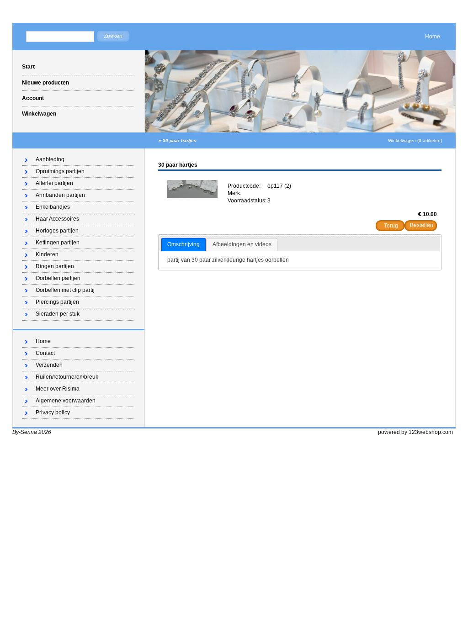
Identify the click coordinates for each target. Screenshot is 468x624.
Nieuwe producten (45, 82)
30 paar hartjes (180, 140)
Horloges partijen (57, 230)
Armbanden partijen (60, 195)
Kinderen (47, 254)
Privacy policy (53, 412)
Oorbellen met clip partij (65, 290)
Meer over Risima (58, 389)
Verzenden (49, 365)
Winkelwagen (39, 114)
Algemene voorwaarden (66, 400)
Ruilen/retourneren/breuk (67, 377)
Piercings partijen (57, 302)
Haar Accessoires (57, 219)
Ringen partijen (55, 266)
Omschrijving (183, 244)
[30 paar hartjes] (192, 196)
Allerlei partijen (54, 183)
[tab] (183, 245)
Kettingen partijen (58, 242)
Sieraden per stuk (58, 314)
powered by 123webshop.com (415, 432)
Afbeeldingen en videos (242, 244)
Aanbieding (50, 159)
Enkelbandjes (53, 207)
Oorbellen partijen (58, 278)
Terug (391, 225)
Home (432, 36)
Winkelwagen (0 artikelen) (415, 140)
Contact (45, 353)
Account (33, 98)
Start (28, 66)
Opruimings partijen (60, 171)
